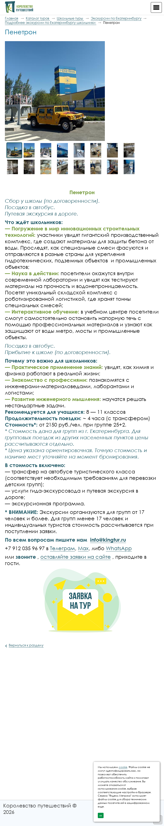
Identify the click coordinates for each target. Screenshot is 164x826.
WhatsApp (119, 548)
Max (83, 548)
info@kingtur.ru (108, 540)
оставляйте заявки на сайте (75, 557)
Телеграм (62, 548)
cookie (123, 767)
